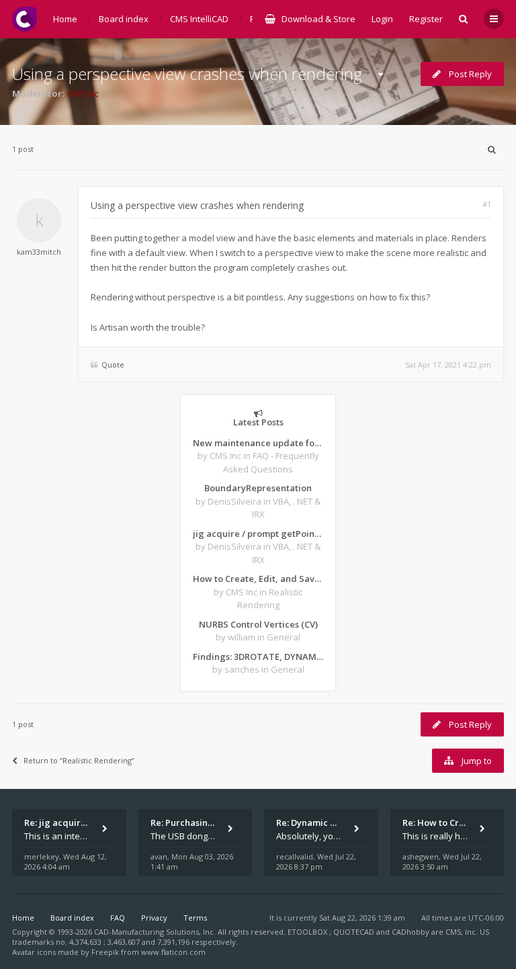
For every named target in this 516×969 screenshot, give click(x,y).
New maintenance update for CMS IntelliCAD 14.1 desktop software (258, 443)
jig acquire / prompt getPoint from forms (258, 534)
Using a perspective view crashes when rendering (187, 73)
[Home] (24, 19)
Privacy (154, 918)
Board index (72, 918)
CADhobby (410, 932)
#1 (486, 204)
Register (426, 19)
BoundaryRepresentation (258, 488)
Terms (195, 918)
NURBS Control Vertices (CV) (258, 624)
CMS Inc (82, 93)
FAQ (117, 918)
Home (23, 918)
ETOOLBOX (308, 932)
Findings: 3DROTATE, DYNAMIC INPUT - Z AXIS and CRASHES (258, 656)
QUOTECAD (354, 932)
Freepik (105, 952)
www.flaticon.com (173, 952)
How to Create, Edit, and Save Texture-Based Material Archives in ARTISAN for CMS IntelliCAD (258, 579)
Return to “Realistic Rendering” (79, 760)
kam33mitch (39, 252)
